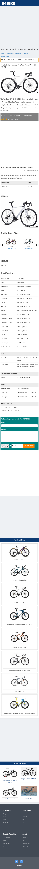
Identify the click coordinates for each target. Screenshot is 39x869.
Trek (4, 846)
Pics (8, 60)
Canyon (5, 814)
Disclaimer (25, 846)
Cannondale (6, 837)
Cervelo (5, 817)
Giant (4, 840)
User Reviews (29, 60)
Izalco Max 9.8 (11, 248)
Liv (23, 823)
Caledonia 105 (28, 249)
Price (3, 60)
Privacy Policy (26, 843)
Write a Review (28, 116)
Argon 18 (5, 823)
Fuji (23, 814)
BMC (4, 820)
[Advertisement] (19, 26)
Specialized (6, 843)
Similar (14, 60)
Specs (20, 60)
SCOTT (24, 820)
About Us (25, 837)
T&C (23, 840)
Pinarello (24, 817)
